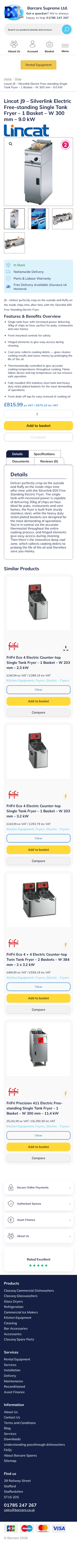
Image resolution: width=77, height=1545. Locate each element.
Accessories (13, 1334)
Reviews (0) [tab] (49, 461)
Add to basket (38, 425)
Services (10, 1365)
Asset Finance (14, 1392)
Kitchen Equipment (17, 1318)
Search (67, 29)
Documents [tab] (20, 461)
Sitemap (10, 1461)
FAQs (8, 1450)
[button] (10, 143)
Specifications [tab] (44, 454)
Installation (12, 1370)
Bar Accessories (16, 1328)
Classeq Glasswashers (21, 1296)
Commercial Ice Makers (21, 1312)
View (38, 689)
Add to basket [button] (38, 701)
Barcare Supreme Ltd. (47, 8)
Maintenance (13, 1381)
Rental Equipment (38, 65)
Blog (7, 1428)
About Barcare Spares (20, 1455)
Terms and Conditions (20, 1423)
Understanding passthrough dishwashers (34, 1444)
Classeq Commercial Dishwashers (29, 1290)
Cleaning (10, 1323)
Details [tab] (17, 454)
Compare (38, 437)
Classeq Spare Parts (19, 1339)
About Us (11, 1412)
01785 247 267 (20, 1505)
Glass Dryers (13, 1301)
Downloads (12, 1439)
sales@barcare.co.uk (19, 1510)
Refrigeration (13, 1307)
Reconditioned (14, 1386)
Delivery (10, 1376)
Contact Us (12, 1417)
